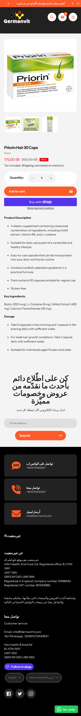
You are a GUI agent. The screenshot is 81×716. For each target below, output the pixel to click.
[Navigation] (73, 17)
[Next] (72, 3)
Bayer (7, 153)
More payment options (40, 208)
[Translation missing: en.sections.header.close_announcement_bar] (78, 3)
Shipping (28, 165)
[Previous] (8, 3)
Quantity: (17, 177)
